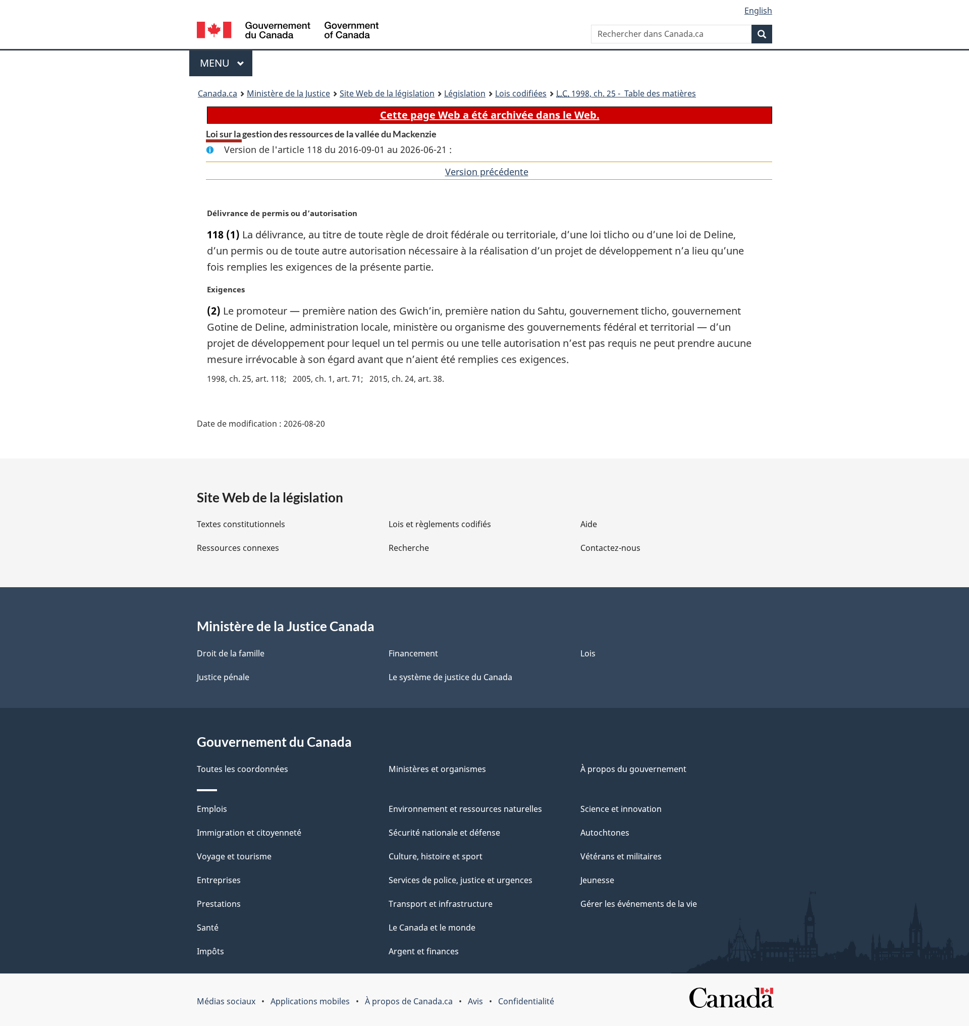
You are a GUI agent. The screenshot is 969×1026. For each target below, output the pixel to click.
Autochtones (604, 832)
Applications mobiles (310, 1001)
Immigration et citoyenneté (249, 832)
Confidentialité (526, 1001)
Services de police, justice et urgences (460, 880)
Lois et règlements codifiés (440, 524)
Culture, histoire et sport (435, 856)
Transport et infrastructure (441, 903)
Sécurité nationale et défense (444, 832)
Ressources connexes (238, 547)
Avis (475, 1001)
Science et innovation (621, 808)
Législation (465, 93)
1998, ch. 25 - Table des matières (626, 93)
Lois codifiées (521, 93)
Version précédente (486, 172)
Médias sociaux (226, 1001)
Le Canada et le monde (432, 927)
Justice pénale (223, 677)
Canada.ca (217, 93)
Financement (413, 653)
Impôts (210, 951)
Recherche (409, 547)
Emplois (212, 808)
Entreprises (219, 880)
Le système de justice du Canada (450, 677)
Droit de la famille (230, 653)
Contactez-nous (610, 547)
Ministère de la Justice (288, 93)
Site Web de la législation (387, 93)
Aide (588, 524)
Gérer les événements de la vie (638, 903)
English (758, 10)
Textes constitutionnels (241, 524)
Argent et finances (424, 951)
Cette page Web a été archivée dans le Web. (490, 115)
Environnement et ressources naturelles (465, 808)
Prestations (219, 903)
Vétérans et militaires (621, 856)
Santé (208, 927)
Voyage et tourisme (234, 856)
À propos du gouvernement (633, 769)
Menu (226, 63)
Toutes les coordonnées (242, 769)
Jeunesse (597, 880)
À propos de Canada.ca (409, 1001)
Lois (588, 653)
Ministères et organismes (437, 769)
